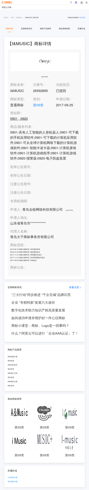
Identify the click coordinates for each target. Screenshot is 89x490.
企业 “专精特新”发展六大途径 (33, 302)
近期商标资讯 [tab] (26, 28)
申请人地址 (18, 217)
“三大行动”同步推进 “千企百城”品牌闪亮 (41, 294)
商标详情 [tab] (9, 28)
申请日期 (62, 98)
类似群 (15, 113)
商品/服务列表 (20, 126)
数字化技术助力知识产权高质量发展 (38, 310)
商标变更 (11, 377)
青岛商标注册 (12, 481)
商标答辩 (11, 369)
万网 (12, 17)
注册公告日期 (20, 192)
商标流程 (17, 245)
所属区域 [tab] (81, 28)
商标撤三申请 (12, 373)
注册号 (38, 84)
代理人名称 (18, 231)
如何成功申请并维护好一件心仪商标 (38, 317)
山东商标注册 (12, 477)
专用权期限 (18, 200)
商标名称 (17, 84)
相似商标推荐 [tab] (64, 28)
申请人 (15, 209)
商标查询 (11, 385)
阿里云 (6, 17)
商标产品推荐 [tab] (45, 28)
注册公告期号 (20, 183)
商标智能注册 (12, 356)
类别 (36, 98)
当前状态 (62, 84)
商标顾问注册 (12, 381)
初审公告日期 (20, 175)
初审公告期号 (20, 166)
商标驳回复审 (12, 365)
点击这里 (82, 17)
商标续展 (11, 360)
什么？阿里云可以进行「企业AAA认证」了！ (44, 333)
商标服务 (19, 17)
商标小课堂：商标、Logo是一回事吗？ (40, 325)
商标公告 (17, 267)
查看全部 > (75, 287)
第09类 (38, 104)
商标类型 (17, 98)
